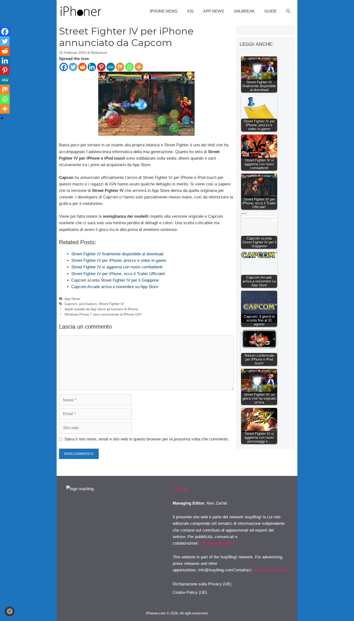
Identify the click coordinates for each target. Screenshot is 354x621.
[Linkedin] (92, 67)
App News (213, 11)
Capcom (71, 304)
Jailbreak (244, 11)
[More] (139, 67)
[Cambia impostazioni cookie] (9, 611)
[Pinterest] (101, 67)
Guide (270, 11)
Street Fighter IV (111, 304)
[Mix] (120, 67)
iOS (190, 11)
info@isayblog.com (217, 543)
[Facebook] (63, 67)
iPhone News (163, 11)
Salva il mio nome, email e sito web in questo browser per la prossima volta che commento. (146, 439)
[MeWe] (110, 67)
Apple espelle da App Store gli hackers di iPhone (101, 309)
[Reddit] (82, 67)
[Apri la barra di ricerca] (288, 11)
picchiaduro (88, 304)
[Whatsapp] (129, 67)
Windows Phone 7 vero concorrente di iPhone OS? (103, 314)
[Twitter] (73, 67)
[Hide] (2, 118)
